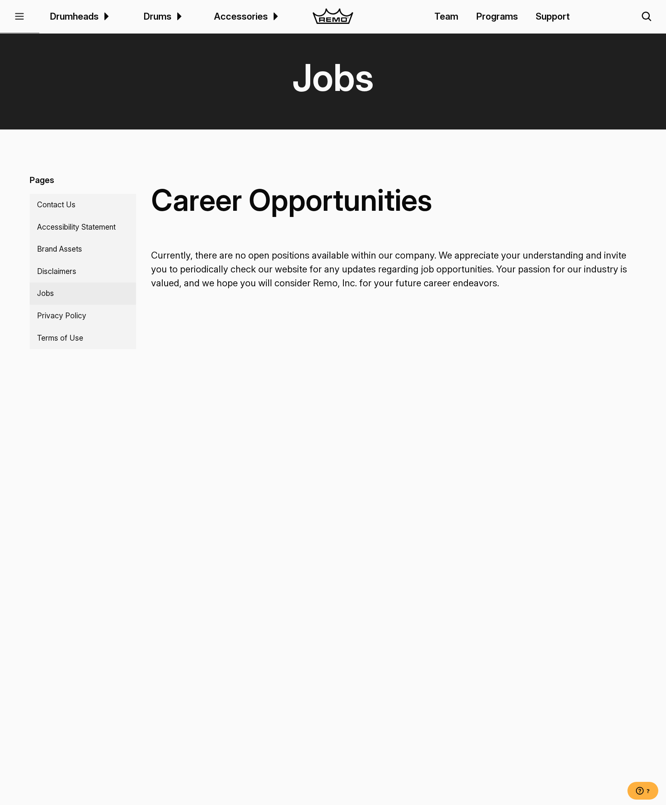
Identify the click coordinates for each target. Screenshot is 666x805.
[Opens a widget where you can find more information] (642, 791)
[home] (333, 16)
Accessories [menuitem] (241, 16)
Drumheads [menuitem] (74, 16)
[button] (19, 16)
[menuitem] (105, 16)
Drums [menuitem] (157, 16)
